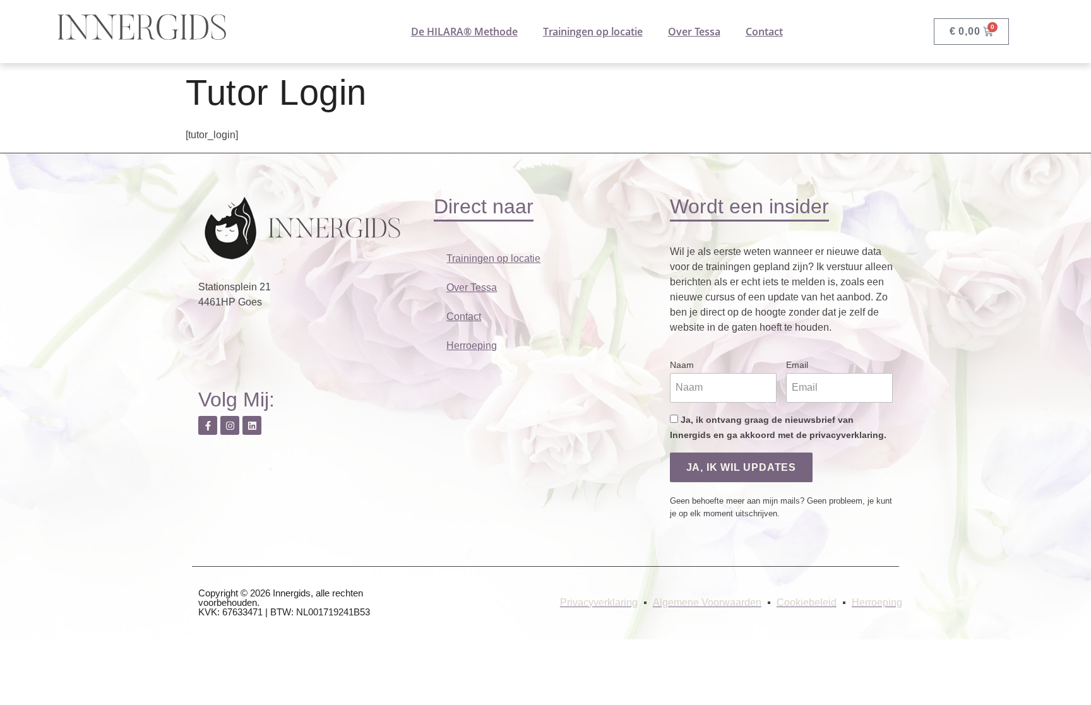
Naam (682, 365)
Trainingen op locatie (593, 32)
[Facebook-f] (207, 425)
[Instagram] (229, 425)
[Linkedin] (251, 425)
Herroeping (471, 345)
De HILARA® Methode (464, 32)
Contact (764, 32)
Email (797, 365)
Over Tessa (694, 32)
